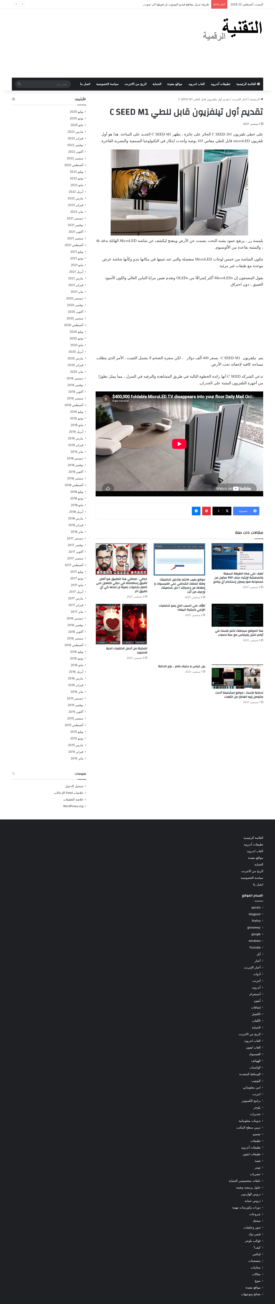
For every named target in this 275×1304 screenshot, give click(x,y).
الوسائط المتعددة (250, 1074)
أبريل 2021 (76, 271)
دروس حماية (253, 1200)
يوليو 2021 (76, 251)
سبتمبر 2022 (75, 158)
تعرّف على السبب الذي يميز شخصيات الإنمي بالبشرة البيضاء (182, 608)
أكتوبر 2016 (75, 631)
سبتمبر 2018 (75, 478)
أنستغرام (255, 994)
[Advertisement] (94, 43)
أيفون (257, 1000)
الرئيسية (255, 99)
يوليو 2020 (76, 331)
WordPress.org (73, 806)
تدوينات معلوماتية (250, 1120)
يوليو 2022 (76, 171)
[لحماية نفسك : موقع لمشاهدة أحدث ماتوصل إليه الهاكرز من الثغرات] (237, 676)
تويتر (258, 1167)
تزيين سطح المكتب (248, 1127)
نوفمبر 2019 (75, 385)
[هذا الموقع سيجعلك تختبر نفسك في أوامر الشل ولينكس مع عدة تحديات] (237, 615)
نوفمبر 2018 (75, 465)
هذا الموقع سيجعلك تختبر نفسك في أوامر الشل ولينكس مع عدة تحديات (239, 633)
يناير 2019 (76, 451)
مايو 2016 (77, 665)
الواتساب (255, 1067)
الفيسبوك (255, 1054)
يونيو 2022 (76, 178)
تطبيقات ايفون (252, 1154)
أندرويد (256, 987)
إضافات (256, 1007)
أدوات (257, 974)
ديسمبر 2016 (75, 618)
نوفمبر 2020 (75, 305)
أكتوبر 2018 (76, 471)
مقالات (256, 1274)
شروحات (255, 1214)
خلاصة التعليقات (73, 799)
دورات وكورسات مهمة (246, 1207)
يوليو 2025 (76, 111)
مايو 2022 (76, 185)
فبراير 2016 (75, 685)
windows (255, 940)
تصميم (257, 1134)
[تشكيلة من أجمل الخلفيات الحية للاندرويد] (121, 624)
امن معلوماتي (252, 1087)
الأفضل (256, 1014)
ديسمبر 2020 (74, 298)
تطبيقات (256, 1140)
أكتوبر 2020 (75, 311)
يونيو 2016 (76, 658)
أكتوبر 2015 (76, 711)
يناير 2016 (76, 691)
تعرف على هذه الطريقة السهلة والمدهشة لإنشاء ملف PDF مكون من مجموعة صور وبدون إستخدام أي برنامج (238, 578)
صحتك (257, 1220)
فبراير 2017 (75, 605)
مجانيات (256, 1267)
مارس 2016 (75, 678)
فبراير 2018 (75, 525)
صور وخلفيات (252, 1227)
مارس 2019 (75, 438)
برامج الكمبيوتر (251, 1100)
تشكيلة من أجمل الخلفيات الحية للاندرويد (126, 650)
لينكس (256, 1254)
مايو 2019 (77, 425)
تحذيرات (255, 1114)
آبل (259, 954)
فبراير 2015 (75, 751)
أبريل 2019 (76, 431)
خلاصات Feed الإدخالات (68, 792)
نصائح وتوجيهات (251, 1294)
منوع (258, 1280)
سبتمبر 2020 (75, 318)
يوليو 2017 (76, 571)
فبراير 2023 (75, 138)
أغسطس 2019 (73, 405)
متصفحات (254, 1260)
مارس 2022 (75, 198)
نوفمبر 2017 (75, 545)
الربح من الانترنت (136, 84)
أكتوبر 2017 (76, 551)
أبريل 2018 (76, 511)
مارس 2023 (75, 131)
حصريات (255, 1174)
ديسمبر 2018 (75, 458)
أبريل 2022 (76, 191)
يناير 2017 (77, 611)
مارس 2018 (75, 518)
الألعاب (256, 1020)
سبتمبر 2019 (75, 398)
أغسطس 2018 (74, 485)
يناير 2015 (77, 758)
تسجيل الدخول (74, 786)
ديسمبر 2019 (75, 378)
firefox (256, 920)
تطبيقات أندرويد (220, 84)
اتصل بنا (85, 84)
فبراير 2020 (75, 365)
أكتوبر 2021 (76, 231)
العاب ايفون (253, 1047)
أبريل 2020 (76, 351)
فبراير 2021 (75, 285)
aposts (256, 907)
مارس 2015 (75, 745)
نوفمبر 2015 (75, 705)
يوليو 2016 (76, 651)
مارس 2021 (75, 278)
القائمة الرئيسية (246, 84)
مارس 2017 (75, 598)
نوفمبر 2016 (75, 625)
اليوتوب (256, 1080)
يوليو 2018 (76, 491)
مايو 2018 (77, 505)
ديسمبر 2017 (75, 538)
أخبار (258, 960)
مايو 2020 (76, 345)
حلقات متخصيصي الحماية (245, 1180)
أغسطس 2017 (74, 565)
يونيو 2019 (76, 418)
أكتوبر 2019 (75, 391)
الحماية (157, 84)
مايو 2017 (77, 585)
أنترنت (256, 980)
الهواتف (256, 1060)
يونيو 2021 (76, 258)
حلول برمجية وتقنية (248, 1187)
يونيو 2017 (76, 578)
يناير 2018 (77, 531)
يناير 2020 (76, 371)
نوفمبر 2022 (75, 145)
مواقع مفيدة (174, 84)
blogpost (255, 914)
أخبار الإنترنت (240, 99)
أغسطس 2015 (74, 725)
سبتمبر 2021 (75, 238)
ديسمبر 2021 (75, 218)
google (256, 934)
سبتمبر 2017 (75, 558)
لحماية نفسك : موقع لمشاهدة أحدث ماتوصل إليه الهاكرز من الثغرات (239, 695)
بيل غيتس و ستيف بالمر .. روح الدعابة (181, 666)
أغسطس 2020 (73, 325)
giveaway (254, 927)
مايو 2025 (76, 125)
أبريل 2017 (76, 591)
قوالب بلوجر (253, 1240)
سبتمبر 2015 (75, 718)
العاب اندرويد (196, 84)
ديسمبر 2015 (75, 698)
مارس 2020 (75, 358)
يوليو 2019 (76, 411)
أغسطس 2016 (73, 645)
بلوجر (257, 1107)
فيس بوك (255, 1234)
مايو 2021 (77, 265)
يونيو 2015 (76, 738)
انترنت (256, 1094)
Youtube (255, 947)
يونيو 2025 (76, 118)
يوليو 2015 (76, 731)
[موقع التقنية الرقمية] (232, 30)
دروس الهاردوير (251, 1194)
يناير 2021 (77, 291)
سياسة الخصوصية (107, 84)
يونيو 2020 (76, 338)
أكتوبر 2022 (75, 151)
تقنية (258, 1160)
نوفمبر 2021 (75, 225)
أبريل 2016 (76, 671)
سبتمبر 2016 (75, 638)
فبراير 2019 (75, 445)
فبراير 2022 (75, 205)
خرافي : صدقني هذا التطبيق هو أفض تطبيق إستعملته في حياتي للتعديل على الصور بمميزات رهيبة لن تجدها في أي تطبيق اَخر (121, 585)
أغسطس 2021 (74, 245)
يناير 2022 (76, 211)
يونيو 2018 (76, 498)
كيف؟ (257, 1247)
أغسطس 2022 (73, 165)
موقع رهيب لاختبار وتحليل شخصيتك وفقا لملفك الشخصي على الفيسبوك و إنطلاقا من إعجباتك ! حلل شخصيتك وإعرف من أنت (179, 586)
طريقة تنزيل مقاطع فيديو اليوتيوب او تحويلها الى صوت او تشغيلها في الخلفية (163, 4)
